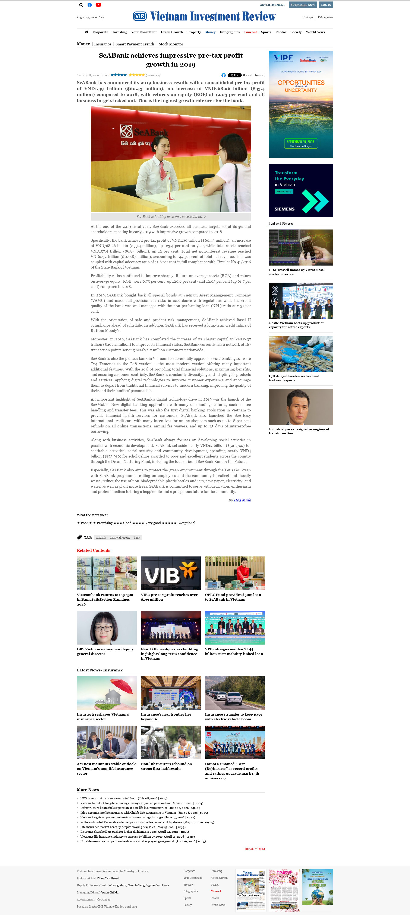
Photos (280, 32)
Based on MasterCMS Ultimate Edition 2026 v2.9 (107, 906)
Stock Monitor (171, 43)
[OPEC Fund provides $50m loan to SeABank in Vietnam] (235, 573)
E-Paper (309, 17)
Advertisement (272, 4)
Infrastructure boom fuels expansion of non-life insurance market (124, 807)
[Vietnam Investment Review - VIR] (205, 27)
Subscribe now (303, 4)
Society (296, 32)
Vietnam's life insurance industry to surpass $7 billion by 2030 (122, 836)
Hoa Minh (242, 500)
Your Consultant (144, 32)
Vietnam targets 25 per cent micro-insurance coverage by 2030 (122, 817)
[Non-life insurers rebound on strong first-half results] (171, 742)
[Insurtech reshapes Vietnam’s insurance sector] (107, 693)
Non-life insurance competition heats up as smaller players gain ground (128, 841)
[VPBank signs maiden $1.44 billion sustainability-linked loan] (235, 628)
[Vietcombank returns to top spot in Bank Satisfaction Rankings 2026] (107, 573)
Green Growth (172, 32)
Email (249, 75)
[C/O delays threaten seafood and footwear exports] (301, 354)
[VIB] (171, 573)
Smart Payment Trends (135, 43)
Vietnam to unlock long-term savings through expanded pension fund (126, 803)
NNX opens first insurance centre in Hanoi (109, 798)
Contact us (103, 899)
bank (137, 537)
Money (210, 32)
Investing (120, 32)
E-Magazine (325, 17)
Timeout (250, 32)
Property (194, 32)
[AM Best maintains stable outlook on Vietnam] (107, 742)
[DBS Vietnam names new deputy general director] (107, 628)
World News (315, 32)
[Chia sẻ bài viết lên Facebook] (223, 75)
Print (261, 75)
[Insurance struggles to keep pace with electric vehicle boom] (235, 693)
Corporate (100, 32)
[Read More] (255, 849)
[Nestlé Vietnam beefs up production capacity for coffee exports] (301, 301)
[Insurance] (171, 693)
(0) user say (153, 75)
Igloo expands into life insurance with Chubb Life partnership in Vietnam (129, 812)
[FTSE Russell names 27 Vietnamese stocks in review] (301, 247)
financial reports (120, 537)
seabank (101, 537)
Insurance (102, 43)
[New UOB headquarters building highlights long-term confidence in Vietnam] (171, 628)
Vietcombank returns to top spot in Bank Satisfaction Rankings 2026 (105, 599)
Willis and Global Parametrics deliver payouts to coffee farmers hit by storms (132, 822)
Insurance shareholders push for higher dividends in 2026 (119, 831)
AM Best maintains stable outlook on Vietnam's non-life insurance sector (106, 768)
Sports (266, 32)
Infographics (230, 32)
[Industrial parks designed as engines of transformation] (301, 407)
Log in (326, 4)
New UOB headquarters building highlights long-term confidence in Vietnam (169, 654)
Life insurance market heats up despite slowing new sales (118, 827)
